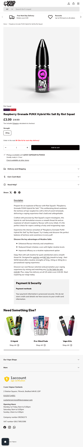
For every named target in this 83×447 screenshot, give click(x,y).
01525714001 (9, 396)
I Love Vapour (12, 441)
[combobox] (41, 9)
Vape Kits (67, 341)
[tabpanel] (41, 240)
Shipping (16, 123)
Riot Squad (7, 106)
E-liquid (14, 341)
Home (5, 24)
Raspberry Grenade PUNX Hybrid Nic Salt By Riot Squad (25, 24)
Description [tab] (18, 200)
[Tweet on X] (11, 192)
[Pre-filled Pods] (41, 325)
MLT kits (46, 257)
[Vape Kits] (67, 325)
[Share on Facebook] (15, 192)
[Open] (5, 441)
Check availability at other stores (17, 160)
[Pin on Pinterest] (19, 192)
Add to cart (55, 147)
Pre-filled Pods (41, 341)
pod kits (36, 257)
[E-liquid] (14, 325)
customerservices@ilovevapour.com (18, 400)
